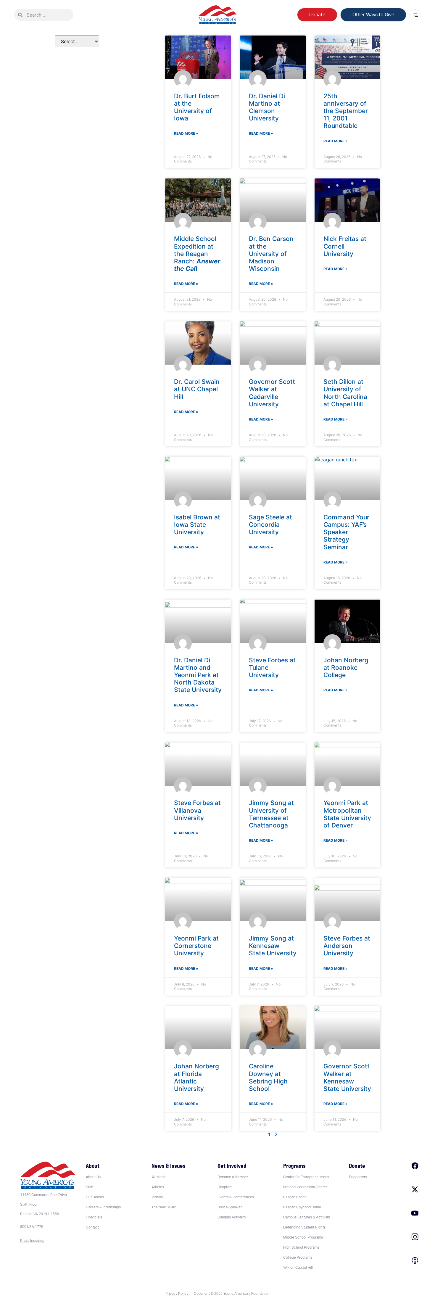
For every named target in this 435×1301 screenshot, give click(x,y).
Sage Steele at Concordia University (270, 524)
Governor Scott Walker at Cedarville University (272, 393)
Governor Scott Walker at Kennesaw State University (347, 1077)
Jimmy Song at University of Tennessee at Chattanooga (271, 814)
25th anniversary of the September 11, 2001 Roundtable (345, 111)
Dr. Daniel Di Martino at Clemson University (267, 107)
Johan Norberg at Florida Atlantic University (196, 1077)
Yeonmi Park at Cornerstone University (196, 946)
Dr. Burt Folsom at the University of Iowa (197, 107)
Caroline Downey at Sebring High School (268, 1077)
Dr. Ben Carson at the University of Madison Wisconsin (271, 253)
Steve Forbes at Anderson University (346, 946)
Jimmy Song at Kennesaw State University (273, 946)
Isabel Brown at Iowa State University (197, 524)
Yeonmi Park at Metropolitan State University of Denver (347, 814)
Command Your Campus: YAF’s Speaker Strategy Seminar (346, 532)
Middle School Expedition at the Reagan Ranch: (197, 253)
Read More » (186, 133)
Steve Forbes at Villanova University (197, 810)
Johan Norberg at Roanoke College (345, 667)
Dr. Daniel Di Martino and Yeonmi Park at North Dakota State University (198, 675)
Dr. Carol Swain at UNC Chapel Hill (197, 389)
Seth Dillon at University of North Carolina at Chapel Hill (345, 393)
